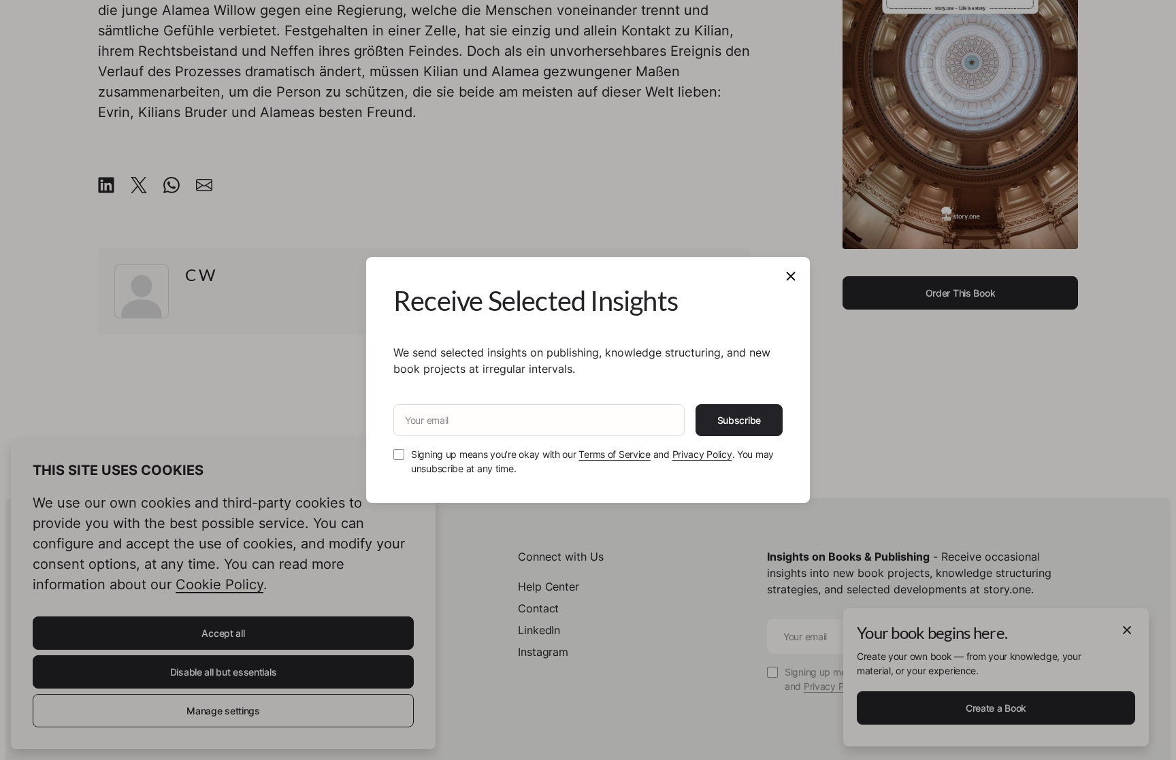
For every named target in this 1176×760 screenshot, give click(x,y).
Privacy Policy (702, 454)
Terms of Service (614, 454)
